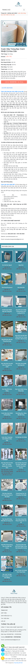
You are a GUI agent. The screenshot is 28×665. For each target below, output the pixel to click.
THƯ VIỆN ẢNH (5, 618)
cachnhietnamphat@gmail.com (12, 639)
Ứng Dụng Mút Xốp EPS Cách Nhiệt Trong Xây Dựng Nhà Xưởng (21, 546)
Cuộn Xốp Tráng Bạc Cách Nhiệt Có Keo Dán (7, 438)
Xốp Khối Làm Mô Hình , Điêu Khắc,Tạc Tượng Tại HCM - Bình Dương (21, 337)
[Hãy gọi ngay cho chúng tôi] (2, 646)
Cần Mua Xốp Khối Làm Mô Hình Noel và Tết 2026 (7, 495)
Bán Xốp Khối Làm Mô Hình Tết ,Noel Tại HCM (7, 365)
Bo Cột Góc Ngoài (7, 265)
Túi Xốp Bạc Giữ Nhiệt (21, 437)
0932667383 (13, 82)
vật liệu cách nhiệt (12, 13)
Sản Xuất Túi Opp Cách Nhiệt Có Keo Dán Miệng (7, 576)
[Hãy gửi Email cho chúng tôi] (2, 654)
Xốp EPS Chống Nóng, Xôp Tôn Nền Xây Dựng (7, 546)
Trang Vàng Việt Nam (18, 662)
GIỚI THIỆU (4, 613)
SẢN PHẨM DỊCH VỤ (6, 615)
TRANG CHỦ (6, 10)
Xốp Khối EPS (21, 287)
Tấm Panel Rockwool (7, 287)
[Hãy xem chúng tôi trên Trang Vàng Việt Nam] (2, 658)
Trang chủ (3, 13)
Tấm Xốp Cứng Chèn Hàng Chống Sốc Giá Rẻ (21, 520)
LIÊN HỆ (3, 621)
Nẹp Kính (21, 265)
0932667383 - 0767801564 (14, 634)
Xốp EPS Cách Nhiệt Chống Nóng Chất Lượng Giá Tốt (21, 311)
